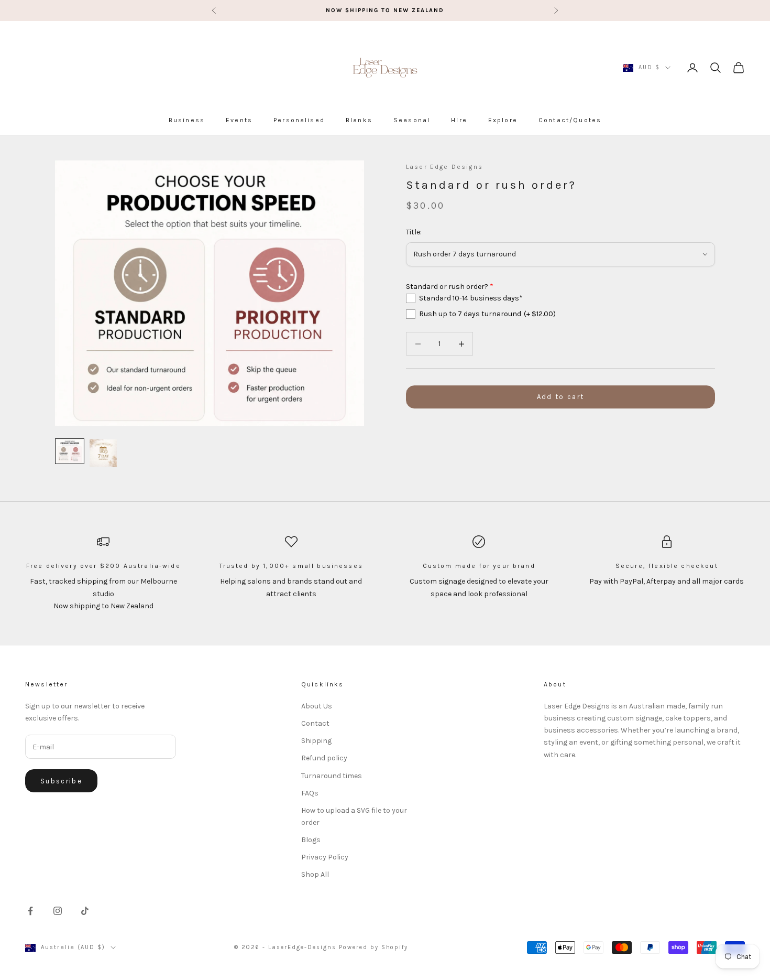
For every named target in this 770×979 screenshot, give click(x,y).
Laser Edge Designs (444, 166)
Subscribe (61, 781)
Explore (503, 120)
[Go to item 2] (103, 453)
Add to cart (561, 397)
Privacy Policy (324, 857)
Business (187, 120)
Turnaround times (331, 775)
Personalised (299, 120)
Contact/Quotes (569, 120)
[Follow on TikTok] (85, 911)
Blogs (311, 839)
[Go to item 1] (69, 451)
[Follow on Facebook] (30, 911)
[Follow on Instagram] (57, 911)
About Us (316, 706)
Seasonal (411, 120)
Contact (315, 723)
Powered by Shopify (374, 947)
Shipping (316, 740)
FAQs (309, 793)
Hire (459, 120)
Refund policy (324, 758)
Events (239, 120)
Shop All (315, 874)
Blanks (359, 120)
